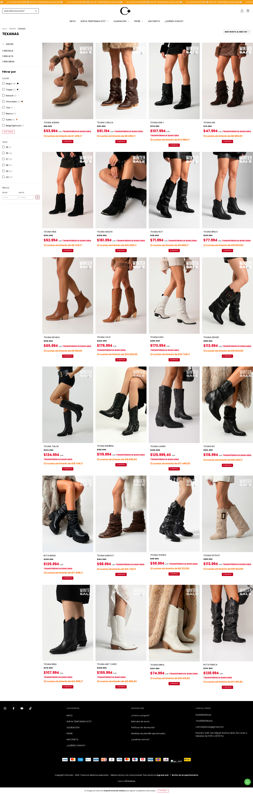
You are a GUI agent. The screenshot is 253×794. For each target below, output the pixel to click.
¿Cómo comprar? (140, 715)
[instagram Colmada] (5, 708)
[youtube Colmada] (22, 708)
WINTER (12, 28)
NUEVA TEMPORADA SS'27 (93, 21)
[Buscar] (36, 10)
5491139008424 (203, 714)
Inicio (4, 28)
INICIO (73, 21)
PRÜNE (137, 21)
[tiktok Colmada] (30, 708)
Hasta (21, 193)
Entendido (163, 791)
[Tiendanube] (126, 781)
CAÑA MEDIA (8, 61)
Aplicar (37, 197)
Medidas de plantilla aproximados (148, 733)
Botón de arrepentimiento (185, 775)
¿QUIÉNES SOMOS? (174, 21)
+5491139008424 (204, 720)
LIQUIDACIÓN (120, 21)
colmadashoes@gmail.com (210, 726)
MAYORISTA (154, 21)
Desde (4, 193)
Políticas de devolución (143, 727)
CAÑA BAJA (7, 50)
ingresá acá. (163, 775)
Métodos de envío (140, 721)
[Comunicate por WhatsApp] (247, 782)
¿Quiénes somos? (140, 739)
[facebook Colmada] (14, 708)
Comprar (68, 141)
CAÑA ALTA (7, 56)
